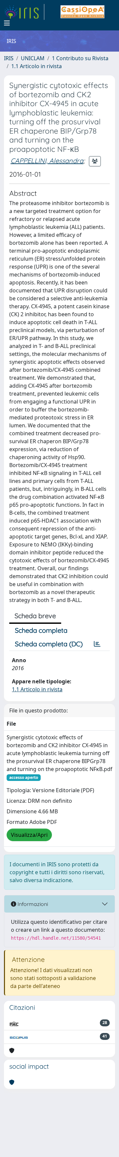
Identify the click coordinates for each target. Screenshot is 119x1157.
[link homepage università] (82, 12)
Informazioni (32, 904)
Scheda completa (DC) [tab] (49, 644)
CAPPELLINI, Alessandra (47, 160)
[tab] (97, 644)
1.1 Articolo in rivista (36, 66)
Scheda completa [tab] (41, 630)
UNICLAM (33, 58)
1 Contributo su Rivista (80, 58)
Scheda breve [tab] (35, 616)
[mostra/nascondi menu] (7, 23)
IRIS (9, 58)
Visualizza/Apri (29, 834)
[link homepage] (24, 12)
